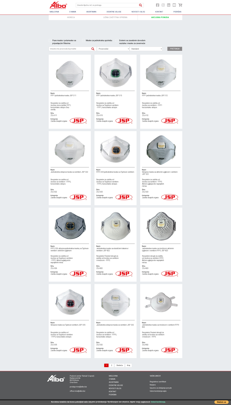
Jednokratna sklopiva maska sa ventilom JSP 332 (115, 324)
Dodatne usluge (114, 12)
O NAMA (112, 379)
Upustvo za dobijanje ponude (161, 388)
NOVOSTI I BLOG (115, 388)
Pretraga (175, 49)
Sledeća (119, 365)
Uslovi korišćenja (158, 402)
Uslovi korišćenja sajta (158, 391)
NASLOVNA (113, 376)
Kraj (128, 365)
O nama (72, 12)
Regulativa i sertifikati (158, 382)
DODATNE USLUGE (116, 385)
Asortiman (91, 12)
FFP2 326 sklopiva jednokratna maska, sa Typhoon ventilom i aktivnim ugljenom (69, 248)
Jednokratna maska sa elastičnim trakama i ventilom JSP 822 (112, 248)
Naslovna (54, 12)
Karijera (153, 385)
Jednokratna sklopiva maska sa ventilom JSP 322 (69, 171)
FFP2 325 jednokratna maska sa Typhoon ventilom (115, 171)
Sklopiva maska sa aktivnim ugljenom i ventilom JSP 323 (159, 172)
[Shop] (180, 5)
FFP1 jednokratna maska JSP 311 (63, 94)
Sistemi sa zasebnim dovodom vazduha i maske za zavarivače (132, 41)
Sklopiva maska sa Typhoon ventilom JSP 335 (68, 324)
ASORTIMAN (114, 382)
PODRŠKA (112, 395)
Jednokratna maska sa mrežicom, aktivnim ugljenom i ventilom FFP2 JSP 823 (158, 248)
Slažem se (221, 402)
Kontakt (159, 12)
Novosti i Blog (138, 12)
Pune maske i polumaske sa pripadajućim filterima (64, 41)
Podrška (177, 12)
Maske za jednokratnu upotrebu (99, 40)
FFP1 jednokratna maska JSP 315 (109, 94)
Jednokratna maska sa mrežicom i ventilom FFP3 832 (160, 325)
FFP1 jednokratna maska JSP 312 (155, 94)
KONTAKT (112, 391)
